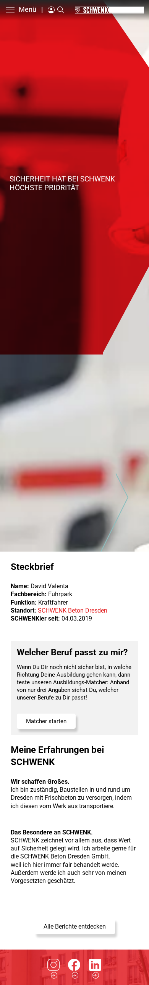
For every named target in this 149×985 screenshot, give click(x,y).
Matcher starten (46, 721)
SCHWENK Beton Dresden (72, 610)
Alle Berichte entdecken (75, 926)
